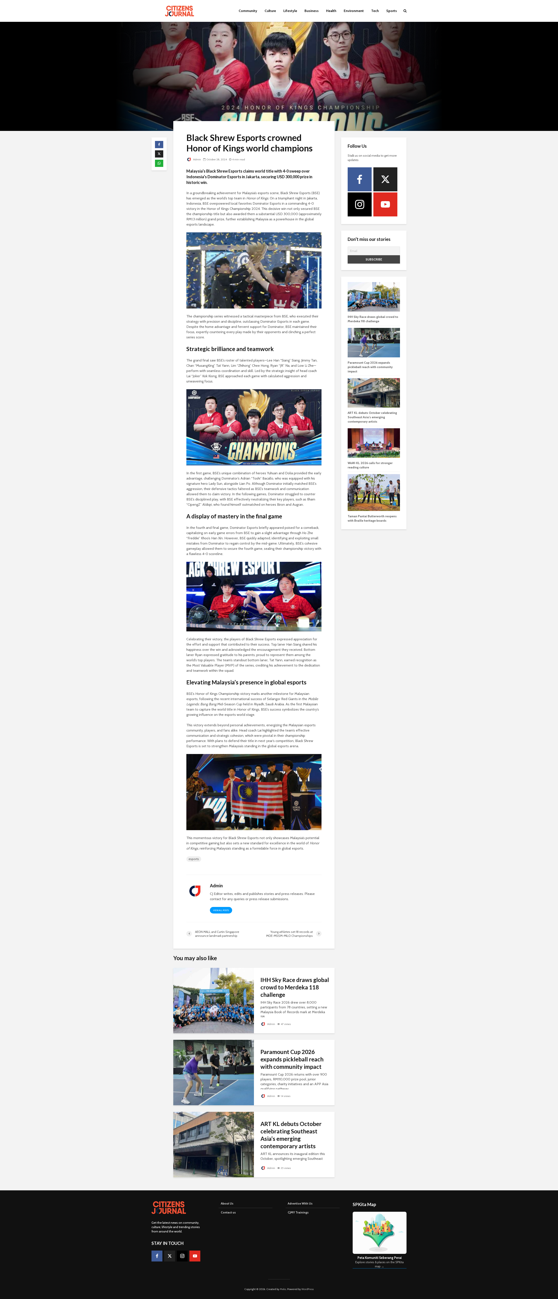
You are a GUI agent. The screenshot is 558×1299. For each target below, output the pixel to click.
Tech (375, 11)
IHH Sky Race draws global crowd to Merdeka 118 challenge (294, 987)
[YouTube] (385, 204)
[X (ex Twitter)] (385, 179)
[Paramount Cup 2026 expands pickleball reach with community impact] (213, 1072)
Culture (270, 11)
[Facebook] (360, 179)
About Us (227, 1203)
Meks (283, 1289)
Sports (391, 11)
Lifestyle (290, 11)
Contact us (228, 1212)
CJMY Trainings (298, 1212)
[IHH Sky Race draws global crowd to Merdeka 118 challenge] (213, 1000)
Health (331, 11)
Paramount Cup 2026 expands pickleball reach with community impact (291, 1059)
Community (248, 11)
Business (312, 11)
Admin (196, 159)
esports (194, 859)
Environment (354, 11)
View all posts (221, 910)
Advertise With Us (300, 1203)
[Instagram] (360, 204)
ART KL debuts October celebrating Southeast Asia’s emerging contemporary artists (291, 1135)
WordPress (307, 1289)
